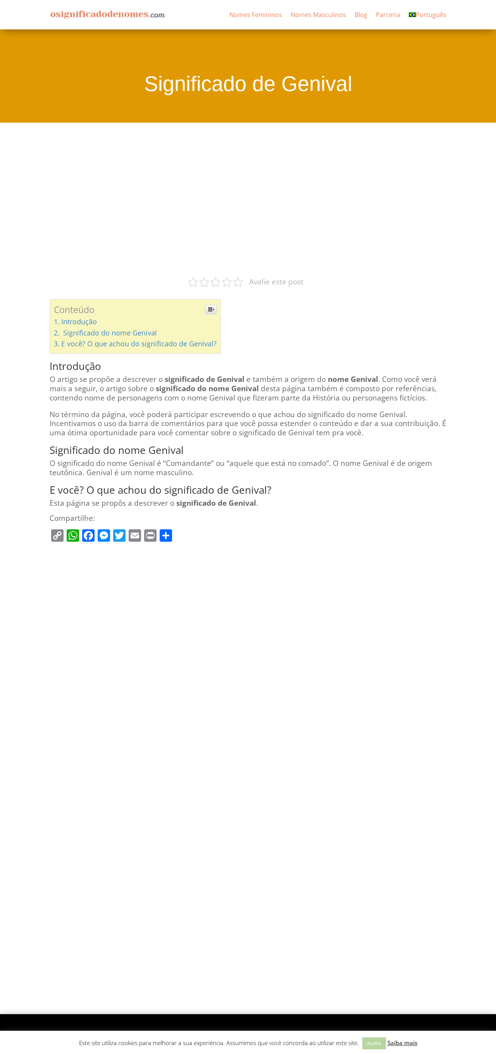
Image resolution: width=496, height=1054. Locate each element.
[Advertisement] (248, 198)
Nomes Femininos (255, 14)
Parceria (388, 14)
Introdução (79, 321)
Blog (361, 14)
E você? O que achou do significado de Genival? (139, 343)
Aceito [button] (374, 1043)
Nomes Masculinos (318, 14)
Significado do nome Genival (109, 332)
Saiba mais (402, 1043)
